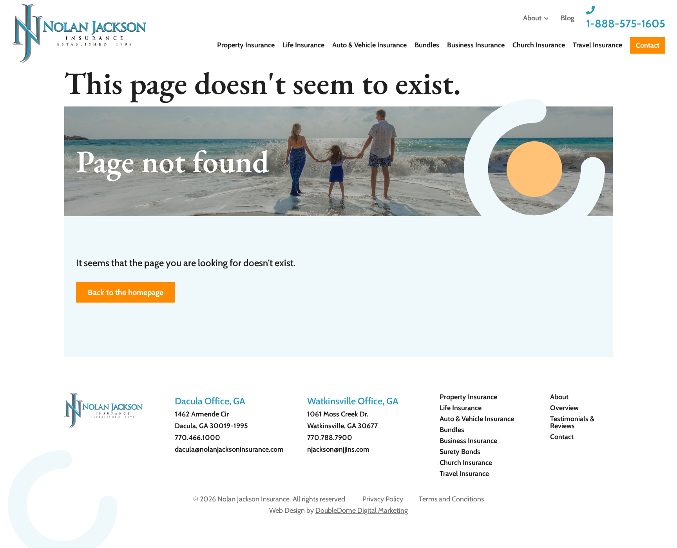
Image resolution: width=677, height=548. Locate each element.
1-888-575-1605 (625, 23)
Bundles (427, 45)
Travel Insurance (597, 45)
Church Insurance (538, 45)
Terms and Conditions (451, 499)
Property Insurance (246, 45)
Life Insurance (303, 45)
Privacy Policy (382, 499)
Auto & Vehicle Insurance (369, 45)
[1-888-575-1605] (590, 10)
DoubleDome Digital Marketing (361, 510)
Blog (567, 18)
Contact (647, 45)
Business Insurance (476, 45)
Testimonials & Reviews (572, 422)
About (532, 18)
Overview (564, 407)
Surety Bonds (460, 451)
